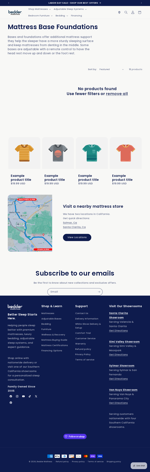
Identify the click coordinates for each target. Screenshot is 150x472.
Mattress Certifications (54, 345)
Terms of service (84, 359)
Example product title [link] (21, 178)
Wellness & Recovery (53, 334)
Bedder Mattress (44, 461)
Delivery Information (86, 318)
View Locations (77, 237)
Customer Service (85, 338)
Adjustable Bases (51, 318)
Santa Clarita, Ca (74, 227)
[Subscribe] (99, 292)
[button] (39, 9)
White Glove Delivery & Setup (88, 326)
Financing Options (51, 350)
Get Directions (118, 330)
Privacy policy (78, 461)
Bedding (46, 324)
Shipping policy (114, 461)
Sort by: (92, 69)
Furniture (46, 329)
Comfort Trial (83, 333)
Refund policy (83, 349)
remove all (117, 93)
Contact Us (81, 313)
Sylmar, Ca (70, 222)
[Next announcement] (141, 3)
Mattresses (47, 313)
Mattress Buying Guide (54, 339)
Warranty (80, 343)
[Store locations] (119, 12)
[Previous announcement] (8, 3)
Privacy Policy (83, 354)
